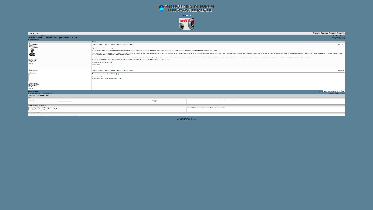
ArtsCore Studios (192, 119)
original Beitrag (96, 64)
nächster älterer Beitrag (340, 38)
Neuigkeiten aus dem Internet (47, 36)
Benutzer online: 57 (33, 113)
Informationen (34, 36)
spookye (35, 70)
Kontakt (29, 93)
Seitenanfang (341, 44)
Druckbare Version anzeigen (338, 37)
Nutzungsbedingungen (46, 93)
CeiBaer (35, 44)
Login (29, 97)
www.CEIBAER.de (36, 93)
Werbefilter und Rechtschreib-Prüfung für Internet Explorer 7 (53, 38)
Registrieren (234, 99)
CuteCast (186, 118)
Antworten (342, 35)
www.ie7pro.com (108, 62)
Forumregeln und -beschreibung (37, 105)
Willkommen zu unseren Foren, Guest (39, 95)
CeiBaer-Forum (34, 33)
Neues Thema (336, 35)
